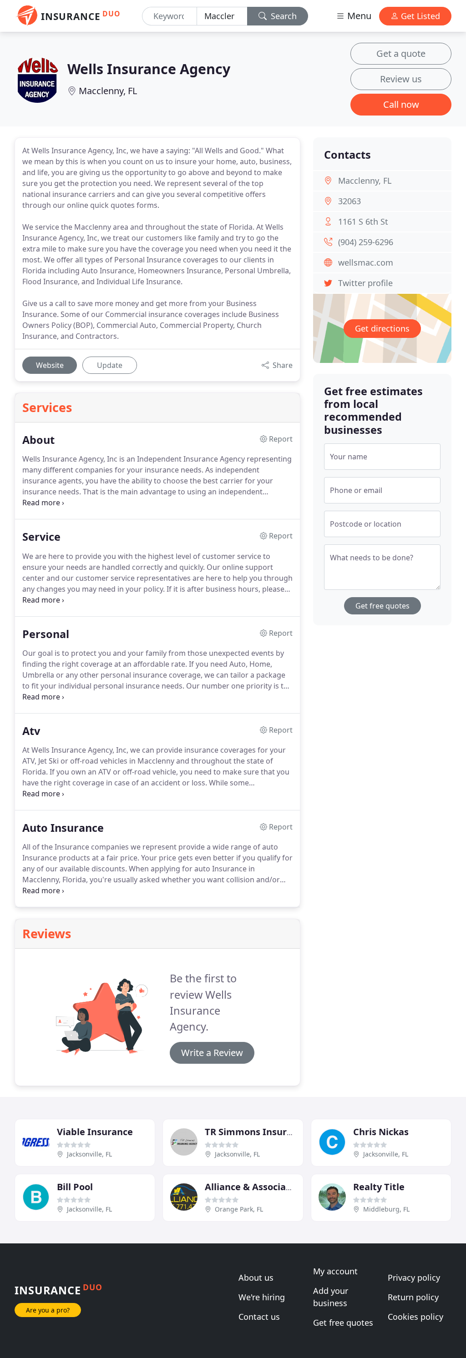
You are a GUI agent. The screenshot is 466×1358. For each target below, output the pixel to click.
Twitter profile (365, 282)
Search (282, 15)
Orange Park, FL (239, 1209)
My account (335, 1271)
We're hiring (261, 1297)
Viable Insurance (95, 1132)
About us (256, 1277)
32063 (349, 201)
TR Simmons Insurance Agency (274, 1132)
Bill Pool (75, 1187)
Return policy (413, 1297)
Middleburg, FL (386, 1209)
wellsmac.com (365, 262)
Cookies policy (415, 1316)
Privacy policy (414, 1277)
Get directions (382, 328)
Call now (401, 104)
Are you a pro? (48, 1310)
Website (50, 365)
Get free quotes (382, 606)
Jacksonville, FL (89, 1154)
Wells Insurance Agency (148, 68)
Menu (358, 16)
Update (109, 365)
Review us (401, 79)
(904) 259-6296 (365, 241)
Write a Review (212, 1052)
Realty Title (379, 1187)
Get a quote (400, 53)
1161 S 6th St (363, 221)
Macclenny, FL (108, 91)
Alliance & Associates (252, 1187)
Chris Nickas (381, 1132)
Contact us (259, 1316)
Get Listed (419, 15)
